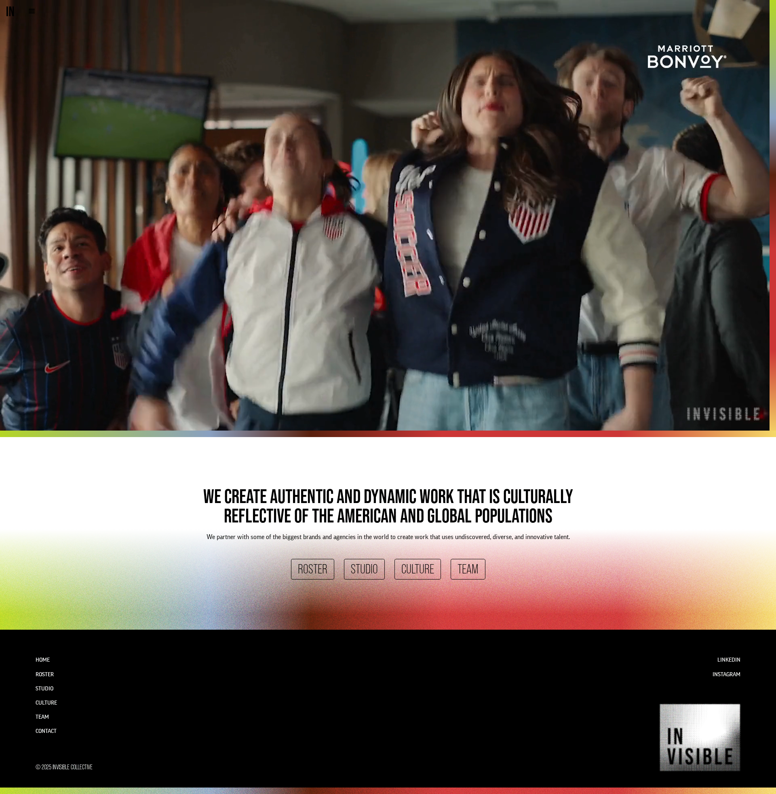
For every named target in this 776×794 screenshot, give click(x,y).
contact (46, 731)
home (43, 660)
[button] (32, 11)
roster (312, 569)
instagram (726, 674)
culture (417, 569)
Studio (364, 569)
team (468, 569)
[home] (10, 11)
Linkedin (728, 660)
